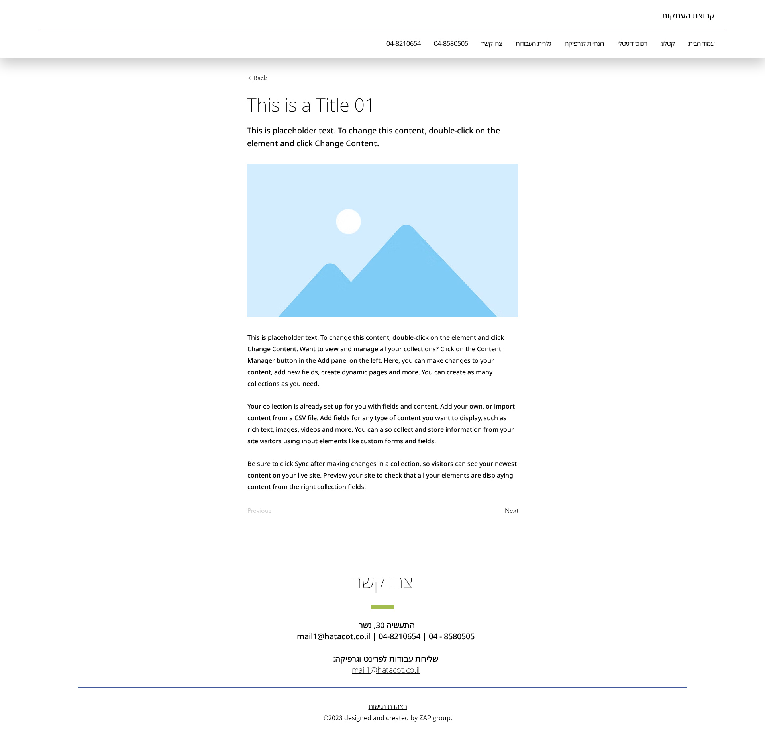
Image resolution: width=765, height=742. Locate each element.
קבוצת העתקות (688, 15)
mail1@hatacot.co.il (333, 636)
